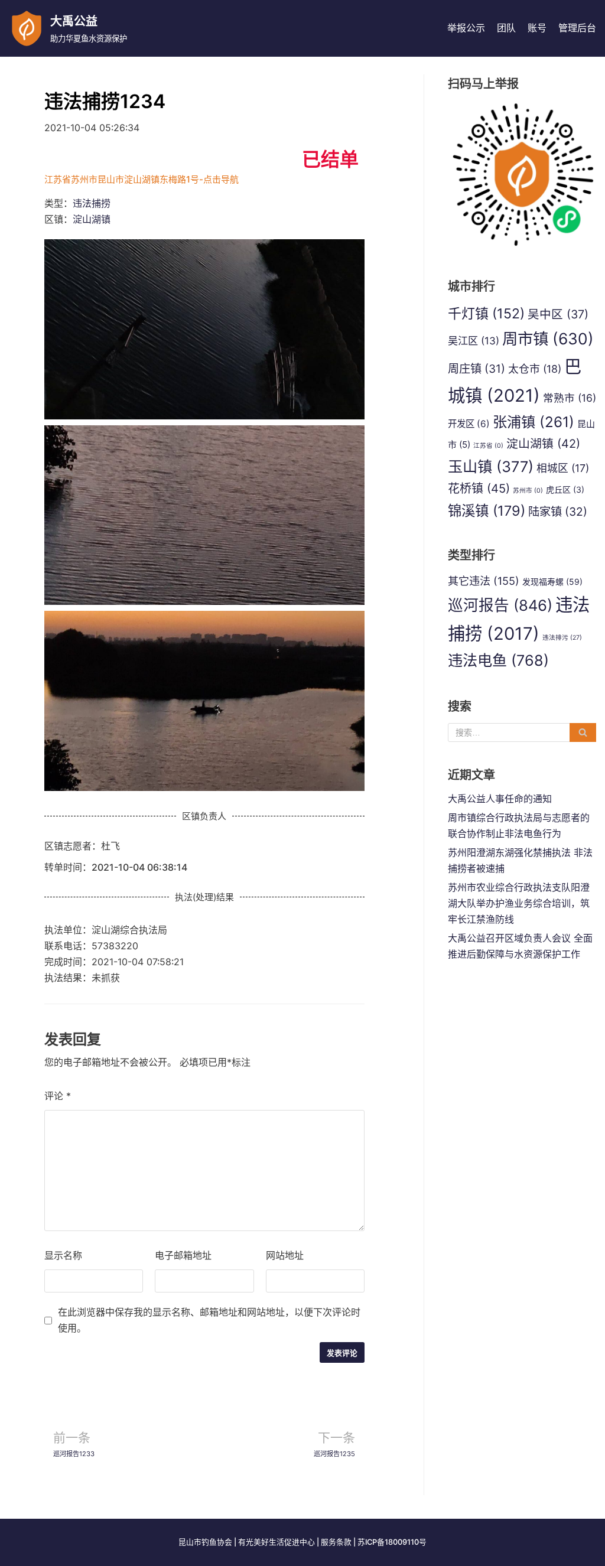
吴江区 (473, 340)
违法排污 (562, 638)
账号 (537, 28)
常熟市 (569, 398)
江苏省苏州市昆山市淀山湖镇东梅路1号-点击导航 (141, 179)
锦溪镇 (486, 510)
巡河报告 (500, 605)
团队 (506, 28)
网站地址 (285, 1255)
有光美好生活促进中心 (276, 1542)
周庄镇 (476, 369)
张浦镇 (533, 422)
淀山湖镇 (91, 219)
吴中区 (558, 314)
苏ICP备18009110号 (392, 1542)
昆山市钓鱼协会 (205, 1542)
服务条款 (336, 1542)
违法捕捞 (91, 203)
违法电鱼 (498, 660)
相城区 (562, 468)
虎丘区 (565, 489)
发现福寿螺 (552, 582)
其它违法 (483, 580)
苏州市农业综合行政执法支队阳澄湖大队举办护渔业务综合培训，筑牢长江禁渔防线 (519, 903)
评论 (57, 1096)
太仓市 (534, 369)
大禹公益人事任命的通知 (500, 799)
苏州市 (528, 490)
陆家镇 (557, 511)
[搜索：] (522, 732)
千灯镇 (486, 313)
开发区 (469, 423)
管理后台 (577, 28)
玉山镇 (491, 467)
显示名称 (63, 1255)
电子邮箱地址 (183, 1255)
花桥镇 (479, 488)
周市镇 (548, 338)
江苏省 (488, 446)
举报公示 (466, 28)
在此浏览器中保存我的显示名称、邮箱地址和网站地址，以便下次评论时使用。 (209, 1320)
